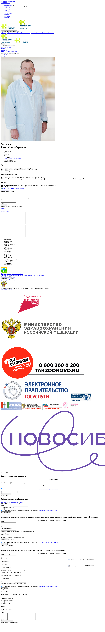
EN (4, 3)
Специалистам (32, 33)
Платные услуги (12, 33)
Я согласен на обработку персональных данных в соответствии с (30, 489)
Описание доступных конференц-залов (12, 502)
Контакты (39, 33)
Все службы (4, 56)
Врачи (19, 33)
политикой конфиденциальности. (48, 489)
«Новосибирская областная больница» (13, 188)
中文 (8, 3)
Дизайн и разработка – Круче (9, 280)
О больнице (4, 33)
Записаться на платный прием (8, 31)
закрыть (3, 208)
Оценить (9, 289)
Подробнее (4, 289)
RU (2, 3)
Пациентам (24, 33)
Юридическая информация (8, 275)
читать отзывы (5, 190)
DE (6, 3)
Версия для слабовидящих (8, 1)
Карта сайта (19, 275)
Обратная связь (39, 275)
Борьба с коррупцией (29, 275)
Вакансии (51, 33)
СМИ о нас (45, 33)
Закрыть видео (5, 211)
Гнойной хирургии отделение (12, 158)
